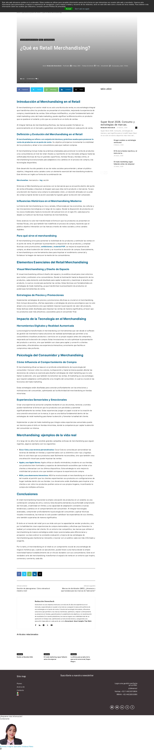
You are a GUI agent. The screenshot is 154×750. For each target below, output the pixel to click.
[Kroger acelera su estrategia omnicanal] (106, 143)
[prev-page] (102, 172)
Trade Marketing (49, 40)
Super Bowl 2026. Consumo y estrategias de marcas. (118, 123)
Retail (41, 40)
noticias (19, 654)
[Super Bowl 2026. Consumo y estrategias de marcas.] (119, 106)
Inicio (18, 12)
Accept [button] (68, 9)
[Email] (40, 574)
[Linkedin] (34, 574)
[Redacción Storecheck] (31, 66)
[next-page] (105, 172)
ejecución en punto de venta (31, 12)
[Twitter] (24, 574)
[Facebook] (19, 574)
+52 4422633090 (130, 694)
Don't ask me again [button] (82, 9)
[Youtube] (51, 625)
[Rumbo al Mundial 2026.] (29, 646)
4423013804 (131, 691)
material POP (59, 246)
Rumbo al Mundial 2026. (25, 657)
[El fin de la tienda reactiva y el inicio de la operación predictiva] (106, 154)
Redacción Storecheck (54, 66)
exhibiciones (46, 246)
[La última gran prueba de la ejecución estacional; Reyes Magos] (83, 646)
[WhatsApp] (29, 574)
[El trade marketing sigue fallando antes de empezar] (56, 646)
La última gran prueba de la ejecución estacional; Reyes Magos (80, 659)
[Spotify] (43, 625)
